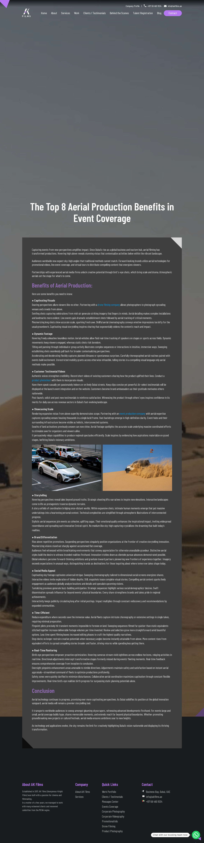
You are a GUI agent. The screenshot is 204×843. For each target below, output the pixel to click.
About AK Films (82, 791)
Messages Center (110, 801)
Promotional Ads (110, 821)
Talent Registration (143, 13)
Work (76, 13)
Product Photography (112, 831)
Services (65, 13)
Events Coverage (110, 806)
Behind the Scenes (119, 13)
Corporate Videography (113, 816)
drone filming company (109, 304)
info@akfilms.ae (174, 5)
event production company (132, 413)
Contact (173, 13)
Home (44, 13)
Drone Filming (108, 826)
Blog (159, 13)
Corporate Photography (113, 811)
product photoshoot (41, 380)
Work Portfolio (109, 791)
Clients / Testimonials (112, 796)
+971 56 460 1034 (154, 5)
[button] (196, 835)
